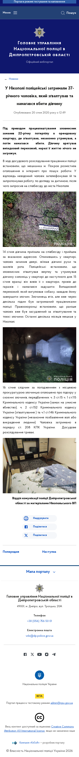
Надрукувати (41, 518)
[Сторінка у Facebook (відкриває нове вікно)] (25, 654)
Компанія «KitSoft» (29, 743)
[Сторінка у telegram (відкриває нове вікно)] (54, 654)
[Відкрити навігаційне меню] (15, 13)
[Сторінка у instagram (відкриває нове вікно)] (46, 654)
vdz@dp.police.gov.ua (39, 635)
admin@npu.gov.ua (62, 703)
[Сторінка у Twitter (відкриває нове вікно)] (32, 654)
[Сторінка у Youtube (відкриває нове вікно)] (39, 654)
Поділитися (40, 526)
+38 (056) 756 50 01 (39, 621)
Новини (13, 79)
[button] (39, 572)
